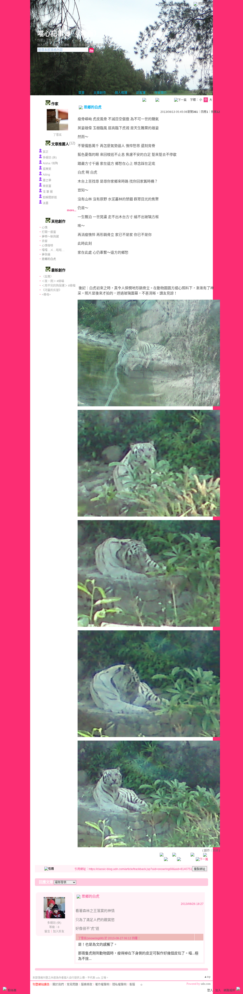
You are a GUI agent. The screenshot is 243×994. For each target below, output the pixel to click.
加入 (218, 990)
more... (71, 210)
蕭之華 (47, 180)
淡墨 (45, 203)
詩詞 (215, 850)
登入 (210, 990)
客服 (132, 984)
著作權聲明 (102, 984)
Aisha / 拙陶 (50, 163)
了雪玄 (57, 135)
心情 (44, 227)
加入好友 (43, 45)
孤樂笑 (47, 169)
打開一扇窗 (49, 232)
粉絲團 (12, 990)
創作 (207, 850)
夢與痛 (46, 254)
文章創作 (99, 92)
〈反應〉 (47, 276)
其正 (45, 152)
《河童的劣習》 (52, 290)
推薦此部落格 (60, 45)
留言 (47, 931)
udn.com (205, 983)
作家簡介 (160, 92)
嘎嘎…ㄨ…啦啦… (53, 250)
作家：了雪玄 (45, 40)
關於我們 (58, 984)
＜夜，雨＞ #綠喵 (53, 281)
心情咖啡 (47, 245)
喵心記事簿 (53, 33)
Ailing (46, 174)
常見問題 (72, 984)
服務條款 (86, 984)
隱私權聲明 (119, 984)
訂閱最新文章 (101, 45)
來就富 (47, 186)
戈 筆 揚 (48, 191)
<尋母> (46, 294)
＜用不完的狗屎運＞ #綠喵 (58, 285)
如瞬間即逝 (50, 197)
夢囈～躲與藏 (50, 236)
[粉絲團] (5, 989)
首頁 (81, 92)
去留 (44, 241)
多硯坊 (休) (50, 157)
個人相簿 (121, 92)
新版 (87, 33)
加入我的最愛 (81, 45)
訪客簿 (140, 92)
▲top (207, 976)
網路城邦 (204, 3)
